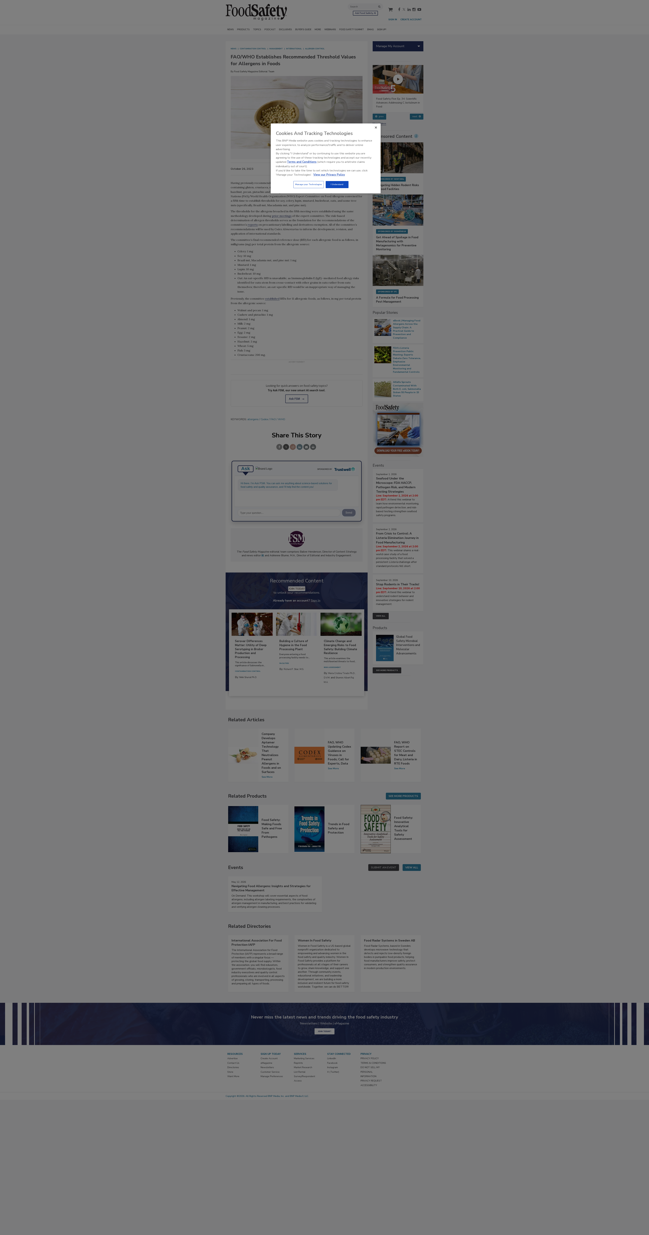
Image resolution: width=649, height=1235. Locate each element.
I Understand (337, 184)
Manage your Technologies (308, 184)
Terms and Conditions (302, 162)
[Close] (376, 127)
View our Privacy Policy (329, 175)
